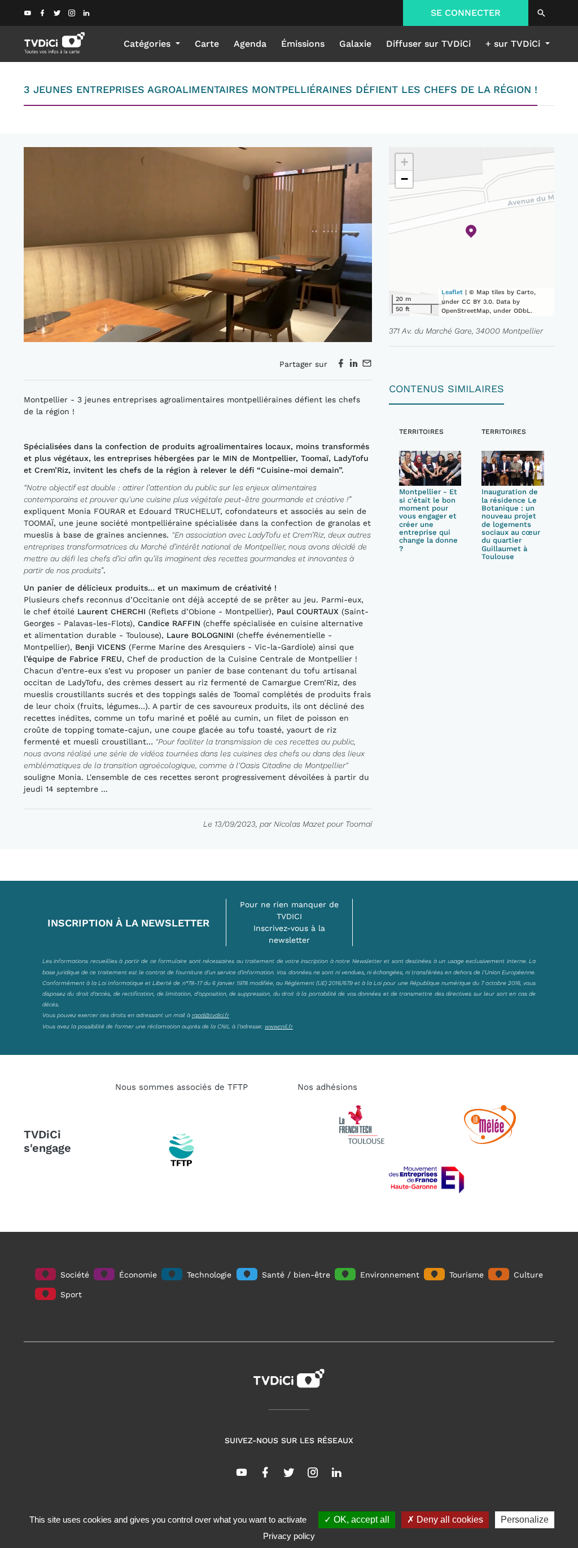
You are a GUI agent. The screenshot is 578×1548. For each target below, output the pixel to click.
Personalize (525, 1519)
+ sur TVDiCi (514, 43)
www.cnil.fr (279, 1026)
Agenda (250, 43)
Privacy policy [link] (289, 1536)
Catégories (148, 43)
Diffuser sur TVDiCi (428, 43)
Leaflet (452, 292)
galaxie (355, 43)
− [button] (404, 179)
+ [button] (404, 162)
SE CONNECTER (466, 12)
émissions (303, 43)
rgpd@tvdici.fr (210, 1015)
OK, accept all (360, 1519)
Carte (207, 43)
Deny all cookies (448, 1519)
